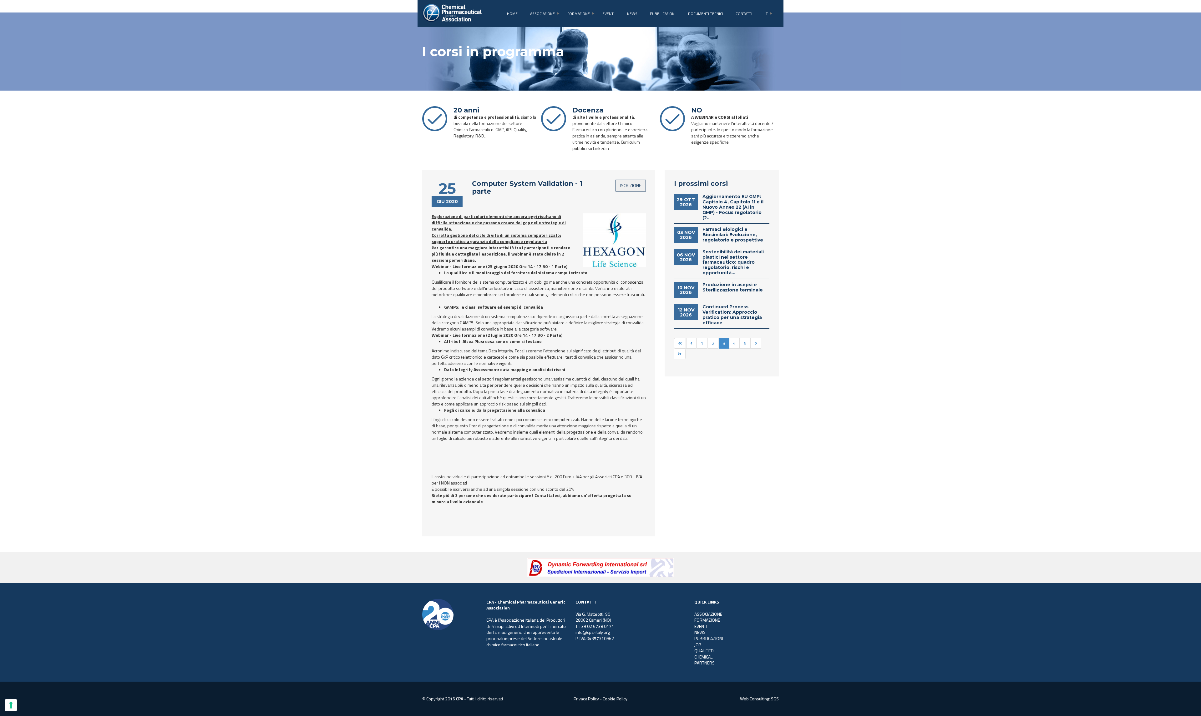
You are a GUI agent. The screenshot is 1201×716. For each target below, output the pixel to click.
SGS (775, 698)
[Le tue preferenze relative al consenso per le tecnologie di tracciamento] (11, 705)
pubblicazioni (663, 14)
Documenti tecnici (705, 14)
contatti (744, 14)
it (766, 14)
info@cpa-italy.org (592, 632)
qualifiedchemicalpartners (704, 656)
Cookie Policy (615, 698)
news (632, 14)
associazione (542, 14)
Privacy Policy (586, 698)
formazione (578, 14)
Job (698, 644)
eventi (608, 14)
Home (512, 14)
